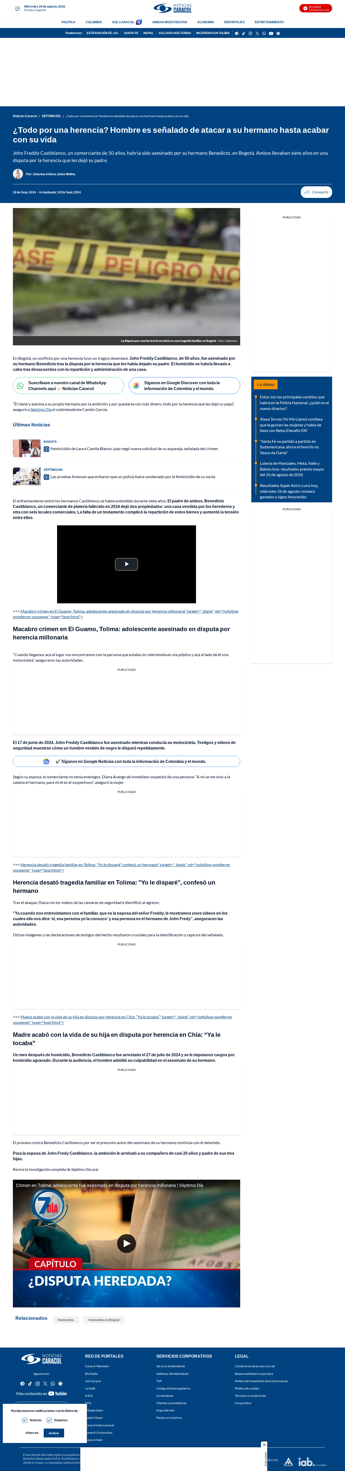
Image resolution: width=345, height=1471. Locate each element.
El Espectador (94, 1410)
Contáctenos (164, 1396)
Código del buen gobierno (173, 1388)
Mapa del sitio (165, 1410)
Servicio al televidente (170, 1366)
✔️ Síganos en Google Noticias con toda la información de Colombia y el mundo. (131, 761)
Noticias (36, 1420)
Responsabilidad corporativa (254, 1374)
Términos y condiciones (250, 1396)
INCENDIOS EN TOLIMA (213, 33)
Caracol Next (93, 1440)
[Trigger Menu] (17, 8)
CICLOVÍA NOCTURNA (175, 33)
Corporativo (243, 1403)
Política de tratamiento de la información (261, 1381)
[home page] (172, 8)
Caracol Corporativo (98, 1432)
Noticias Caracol (25, 116)
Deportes (61, 1420)
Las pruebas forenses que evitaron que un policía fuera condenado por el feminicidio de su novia (133, 476)
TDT (159, 1381)
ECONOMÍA (206, 22)
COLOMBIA (94, 22)
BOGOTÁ (50, 442)
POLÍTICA (69, 22)
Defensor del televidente (172, 1374)
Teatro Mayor (94, 1418)
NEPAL (148, 33)
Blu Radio (91, 1374)
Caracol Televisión (97, 1366)
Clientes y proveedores (171, 1403)
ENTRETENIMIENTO (269, 22)
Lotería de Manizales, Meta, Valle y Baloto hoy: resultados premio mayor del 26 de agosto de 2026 (292, 469)
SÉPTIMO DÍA (51, 116)
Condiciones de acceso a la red (255, 1366)
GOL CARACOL (123, 22)
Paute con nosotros (169, 1418)
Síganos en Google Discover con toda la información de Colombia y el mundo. (182, 385)
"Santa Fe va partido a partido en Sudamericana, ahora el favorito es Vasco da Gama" (289, 447)
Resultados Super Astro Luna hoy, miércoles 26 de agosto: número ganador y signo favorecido (289, 491)
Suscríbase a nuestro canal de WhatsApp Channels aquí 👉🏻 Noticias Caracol (67, 385)
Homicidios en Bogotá (103, 1320)
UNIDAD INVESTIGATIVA (169, 22)
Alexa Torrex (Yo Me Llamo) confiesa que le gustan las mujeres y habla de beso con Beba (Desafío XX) (291, 425)
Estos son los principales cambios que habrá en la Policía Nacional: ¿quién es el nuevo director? (294, 402)
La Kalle (90, 1388)
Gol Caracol (93, 1381)
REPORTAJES (234, 22)
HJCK (89, 1396)
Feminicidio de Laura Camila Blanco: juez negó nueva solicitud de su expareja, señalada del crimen (134, 448)
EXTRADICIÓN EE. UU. (103, 33)
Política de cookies (247, 1388)
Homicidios (66, 1320)
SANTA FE (131, 33)
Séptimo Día (41, 409)
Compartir (316, 192)
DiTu (88, 1403)
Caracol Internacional (99, 1425)
